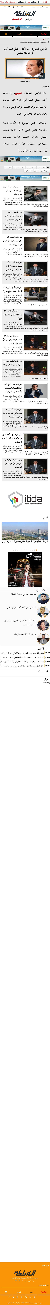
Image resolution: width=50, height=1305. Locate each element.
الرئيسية (44, 34)
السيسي (18, 93)
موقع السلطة (30, 167)
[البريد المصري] (25, 569)
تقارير (19, 34)
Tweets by (46, 683)
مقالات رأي (42, 589)
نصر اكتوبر (28, 171)
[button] (36, 550)
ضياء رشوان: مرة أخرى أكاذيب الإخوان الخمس (21, 607)
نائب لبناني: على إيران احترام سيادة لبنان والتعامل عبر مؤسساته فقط (23, 657)
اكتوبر (36, 171)
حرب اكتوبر (44, 171)
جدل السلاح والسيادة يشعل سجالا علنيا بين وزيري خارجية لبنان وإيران (22, 666)
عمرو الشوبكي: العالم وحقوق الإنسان (25, 634)
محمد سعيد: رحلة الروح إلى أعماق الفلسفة (23, 594)
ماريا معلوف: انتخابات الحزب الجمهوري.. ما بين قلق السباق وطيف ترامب (20, 622)
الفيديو (45, 517)
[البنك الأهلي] (25, 160)
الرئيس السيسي (18, 167)
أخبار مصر (41, 167)
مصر (31, 34)
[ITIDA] (25, 499)
